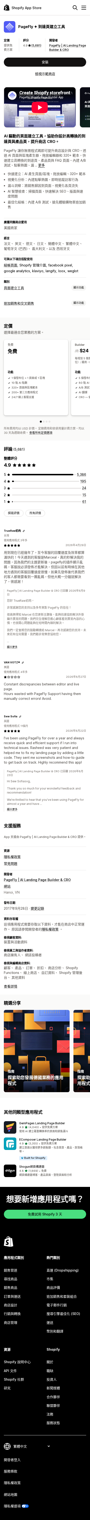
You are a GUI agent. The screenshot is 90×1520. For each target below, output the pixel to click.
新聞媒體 (53, 1388)
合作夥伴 (53, 1397)
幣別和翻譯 (55, 1331)
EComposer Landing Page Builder (42, 1139)
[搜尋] (75, 7)
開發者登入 (12, 1460)
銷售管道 (10, 1270)
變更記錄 (37, 908)
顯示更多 (12, 647)
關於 (50, 1362)
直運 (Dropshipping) (63, 1270)
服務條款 (10, 1471)
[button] (45, 1127)
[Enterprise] (49, 422)
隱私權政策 (12, 857)
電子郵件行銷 (57, 1305)
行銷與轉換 (12, 1314)
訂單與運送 (12, 1296)
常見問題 (10, 863)
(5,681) (36, 45)
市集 (50, 1279)
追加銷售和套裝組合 (62, 1296)
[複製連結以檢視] (24, 531)
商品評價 (53, 1287)
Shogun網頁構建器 (31, 1166)
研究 (7, 1388)
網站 (7, 886)
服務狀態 (53, 1423)
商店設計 (10, 1305)
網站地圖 (10, 1494)
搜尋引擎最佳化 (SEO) (63, 1314)
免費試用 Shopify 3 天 (45, 1214)
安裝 (45, 62)
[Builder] (44, 422)
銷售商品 (10, 1287)
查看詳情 (10, 986)
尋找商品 (10, 1279)
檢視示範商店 (45, 74)
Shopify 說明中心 (17, 1362)
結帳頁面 (10, 265)
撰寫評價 (13, 513)
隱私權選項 (12, 1506)
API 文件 (10, 1371)
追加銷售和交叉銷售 (19, 303)
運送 (50, 1322)
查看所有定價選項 (40, 433)
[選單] (83, 7)
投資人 (52, 1379)
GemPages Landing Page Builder (42, 1123)
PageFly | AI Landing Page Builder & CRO (37, 880)
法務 (50, 1414)
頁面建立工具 (14, 288)
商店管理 (10, 1322)
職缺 (50, 1371)
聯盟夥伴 (53, 1405)
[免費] (41, 422)
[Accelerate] (47, 422)
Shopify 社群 (14, 1379)
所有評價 (35, 513)
